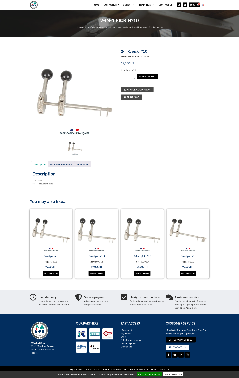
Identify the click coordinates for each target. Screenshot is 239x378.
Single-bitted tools (139, 27)
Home (96, 4)
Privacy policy (92, 369)
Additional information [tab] (61, 164)
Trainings (145, 4)
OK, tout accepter (149, 374)
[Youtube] (175, 355)
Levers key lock (123, 27)
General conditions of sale (114, 369)
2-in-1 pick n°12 (142, 256)
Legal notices (76, 369)
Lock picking (110, 27)
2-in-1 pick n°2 (188, 256)
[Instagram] (187, 355)
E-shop (127, 4)
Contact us (165, 4)
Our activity (111, 4)
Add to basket (147, 76)
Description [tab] (40, 164)
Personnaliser (173, 374)
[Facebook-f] (168, 355)
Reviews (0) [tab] (82, 164)
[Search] (179, 4)
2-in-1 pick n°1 (51, 256)
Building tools (97, 27)
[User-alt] (185, 4)
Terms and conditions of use (142, 369)
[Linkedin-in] (181, 355)
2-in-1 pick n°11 (96, 256)
